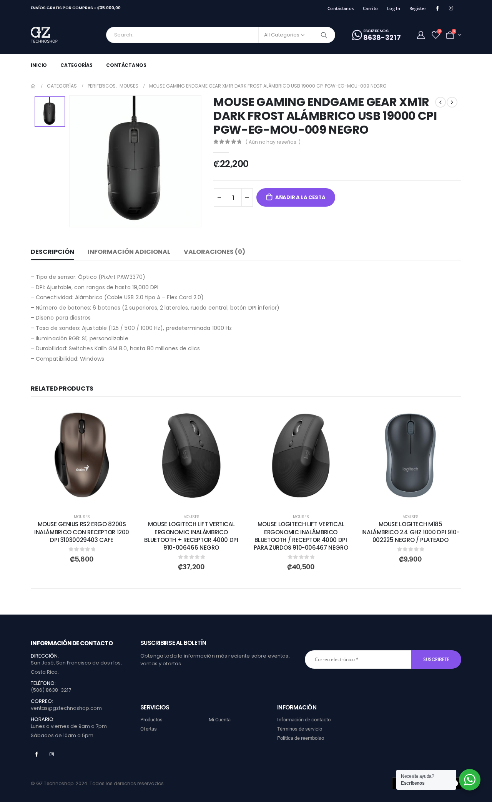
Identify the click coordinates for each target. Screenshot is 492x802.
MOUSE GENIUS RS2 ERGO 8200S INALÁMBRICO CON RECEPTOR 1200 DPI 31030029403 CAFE (81, 532)
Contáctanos (340, 8)
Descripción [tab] (52, 251)
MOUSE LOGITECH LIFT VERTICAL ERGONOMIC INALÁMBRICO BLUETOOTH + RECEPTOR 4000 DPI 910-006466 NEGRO (191, 536)
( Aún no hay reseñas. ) (273, 142)
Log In (393, 8)
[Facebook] (437, 8)
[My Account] (421, 35)
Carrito (370, 8)
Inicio (39, 65)
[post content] (82, 455)
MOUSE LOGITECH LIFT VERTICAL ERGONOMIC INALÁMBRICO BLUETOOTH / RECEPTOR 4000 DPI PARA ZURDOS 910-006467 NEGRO (301, 536)
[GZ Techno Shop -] (52, 35)
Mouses (82, 517)
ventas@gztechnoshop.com (66, 708)
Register (417, 8)
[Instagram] (451, 8)
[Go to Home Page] (33, 86)
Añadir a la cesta (300, 197)
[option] (50, 111)
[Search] (324, 35)
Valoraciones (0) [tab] (214, 251)
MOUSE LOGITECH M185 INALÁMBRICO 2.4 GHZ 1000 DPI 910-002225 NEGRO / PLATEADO (410, 532)
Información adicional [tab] (129, 251)
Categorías (76, 65)
